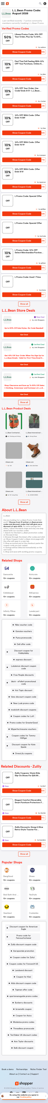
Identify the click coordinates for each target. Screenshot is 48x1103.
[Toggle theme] (45, 3)
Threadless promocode (23, 1029)
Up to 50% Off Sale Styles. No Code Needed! (23, 328)
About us (13, 1074)
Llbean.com (9, 462)
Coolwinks (33, 913)
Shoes (32, 876)
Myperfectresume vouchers (23, 729)
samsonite (8, 574)
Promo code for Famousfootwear (23, 937)
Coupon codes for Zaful (23, 957)
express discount (23, 660)
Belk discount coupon (23, 1048)
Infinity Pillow (9, 611)
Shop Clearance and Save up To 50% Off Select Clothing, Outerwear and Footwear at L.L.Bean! (24, 388)
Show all (24, 304)
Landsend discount (23, 970)
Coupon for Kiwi (23, 977)
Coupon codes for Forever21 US (23, 964)
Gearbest (7, 913)
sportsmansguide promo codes (23, 996)
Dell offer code (23, 644)
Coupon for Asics (24, 1016)
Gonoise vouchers (23, 631)
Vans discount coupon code (23, 697)
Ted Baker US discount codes (23, 1035)
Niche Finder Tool (38, 1069)
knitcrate (33, 574)
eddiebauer (8, 593)
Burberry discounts (23, 1003)
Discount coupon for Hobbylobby (23, 652)
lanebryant (34, 611)
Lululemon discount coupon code (23, 667)
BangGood (8, 876)
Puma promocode (24, 638)
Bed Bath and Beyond (13, 895)
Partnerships (22, 1069)
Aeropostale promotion (23, 951)
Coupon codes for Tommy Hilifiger (23, 737)
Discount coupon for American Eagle (24, 928)
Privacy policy (25, 1088)
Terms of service (38, 1088)
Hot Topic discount (23, 690)
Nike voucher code (23, 625)
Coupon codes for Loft (23, 716)
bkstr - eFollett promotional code (23, 682)
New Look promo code (23, 703)
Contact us (24, 1074)
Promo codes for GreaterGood (24, 723)
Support (35, 1074)
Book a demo (8, 1069)
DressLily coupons (23, 753)
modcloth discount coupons (23, 710)
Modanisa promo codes (23, 1022)
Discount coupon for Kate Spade (23, 746)
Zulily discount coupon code (23, 945)
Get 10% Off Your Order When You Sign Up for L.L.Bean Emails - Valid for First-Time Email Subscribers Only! (24, 358)
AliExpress (34, 593)
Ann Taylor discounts (23, 1041)
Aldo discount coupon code (23, 983)
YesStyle (33, 895)
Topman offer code (23, 990)
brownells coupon (24, 1009)
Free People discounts (23, 675)
